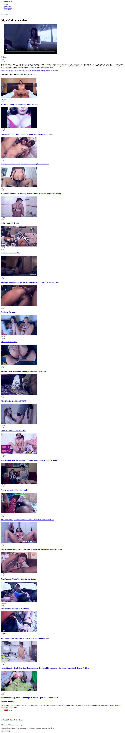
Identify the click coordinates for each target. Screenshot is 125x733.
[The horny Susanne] (19, 305)
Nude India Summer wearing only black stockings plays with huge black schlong (31, 193)
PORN (6, 1)
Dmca (21, 720)
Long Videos (8, 8)
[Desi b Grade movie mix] (19, 216)
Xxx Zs (44, 705)
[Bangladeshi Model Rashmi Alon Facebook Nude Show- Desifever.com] (19, 127)
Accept (3, 731)
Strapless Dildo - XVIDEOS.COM (13, 431)
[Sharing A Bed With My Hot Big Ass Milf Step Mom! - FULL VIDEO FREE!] (19, 275)
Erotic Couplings (58, 705)
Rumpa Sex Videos (89, 705)
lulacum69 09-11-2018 (9, 342)
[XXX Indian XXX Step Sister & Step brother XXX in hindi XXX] (19, 631)
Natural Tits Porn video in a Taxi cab (15, 609)
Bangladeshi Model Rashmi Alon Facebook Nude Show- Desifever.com (27, 134)
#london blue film (22, 70)
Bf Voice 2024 (68, 705)
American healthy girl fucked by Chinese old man (19, 104)
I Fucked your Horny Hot (10, 253)
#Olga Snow (12, 70)
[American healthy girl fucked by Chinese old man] (19, 98)
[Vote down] (3, 56)
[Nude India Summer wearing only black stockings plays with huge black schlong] (19, 186)
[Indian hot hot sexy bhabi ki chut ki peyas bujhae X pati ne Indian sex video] (19, 691)
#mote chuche (32, 70)
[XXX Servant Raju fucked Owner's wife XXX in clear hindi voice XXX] (19, 513)
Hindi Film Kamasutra (101, 705)
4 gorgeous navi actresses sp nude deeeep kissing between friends (25, 164)
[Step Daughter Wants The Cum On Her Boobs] (19, 572)
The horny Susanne (8, 312)
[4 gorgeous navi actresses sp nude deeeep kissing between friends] (19, 157)
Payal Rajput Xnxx (77, 705)
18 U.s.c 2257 (5, 720)
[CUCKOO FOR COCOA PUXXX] (19, 394)
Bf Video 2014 (12, 707)
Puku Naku (18, 705)
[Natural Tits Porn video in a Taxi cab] (19, 602)
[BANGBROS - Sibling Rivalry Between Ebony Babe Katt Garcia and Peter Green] (19, 542)
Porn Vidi (24, 705)
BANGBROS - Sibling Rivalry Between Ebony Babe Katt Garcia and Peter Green (31, 549)
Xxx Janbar (31, 705)
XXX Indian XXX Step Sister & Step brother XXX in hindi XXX (25, 638)
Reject (8, 731)
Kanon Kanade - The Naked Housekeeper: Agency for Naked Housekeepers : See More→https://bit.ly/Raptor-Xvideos (45, 668)
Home (6, 4)
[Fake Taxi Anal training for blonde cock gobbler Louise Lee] (19, 364)
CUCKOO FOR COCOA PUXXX (14, 401)
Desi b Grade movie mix (10, 223)
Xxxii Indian (10, 705)
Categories (7, 6)
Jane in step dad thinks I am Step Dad (15, 490)
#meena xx (49, 70)
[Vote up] (1, 56)
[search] (1, 16)
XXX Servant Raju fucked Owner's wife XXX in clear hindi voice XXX (27, 520)
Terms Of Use (14, 720)
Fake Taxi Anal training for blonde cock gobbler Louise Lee (23, 371)
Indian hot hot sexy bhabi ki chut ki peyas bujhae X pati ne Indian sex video (29, 698)
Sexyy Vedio (38, 705)
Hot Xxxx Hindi (113, 705)
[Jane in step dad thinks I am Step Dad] (19, 483)
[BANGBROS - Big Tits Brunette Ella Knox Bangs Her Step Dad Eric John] (19, 453)
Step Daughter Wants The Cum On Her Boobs (18, 579)
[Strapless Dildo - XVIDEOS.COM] (19, 424)
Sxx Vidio (4, 705)
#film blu (55, 70)
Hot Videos (7, 9)
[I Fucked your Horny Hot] (19, 246)
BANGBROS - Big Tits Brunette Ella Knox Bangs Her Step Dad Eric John (29, 460)
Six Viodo (50, 705)
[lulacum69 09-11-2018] (19, 335)
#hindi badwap (41, 70)
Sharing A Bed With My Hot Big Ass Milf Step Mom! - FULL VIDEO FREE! (30, 282)
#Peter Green (4, 70)
